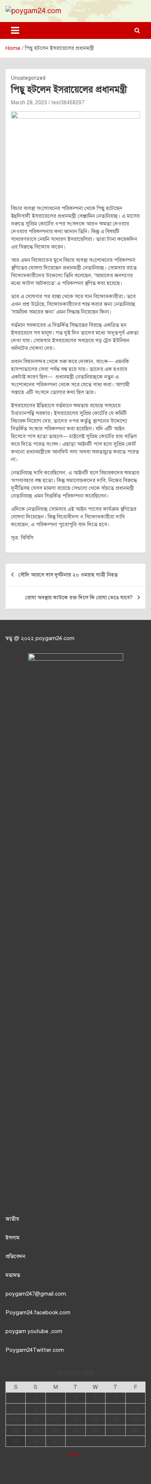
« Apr (72, 1454)
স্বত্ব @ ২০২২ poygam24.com (39, 638)
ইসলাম (12, 1237)
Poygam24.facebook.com (37, 1312)
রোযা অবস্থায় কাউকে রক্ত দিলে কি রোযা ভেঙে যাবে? (79, 597)
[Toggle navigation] (15, 30)
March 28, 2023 (29, 103)
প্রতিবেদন (15, 1256)
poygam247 (20, 1293)
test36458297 (67, 103)
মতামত (12, 1275)
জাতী (10, 1219)
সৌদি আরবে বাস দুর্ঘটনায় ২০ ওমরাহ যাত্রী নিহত (68, 574)
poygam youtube (27, 1331)
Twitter (42, 1350)
